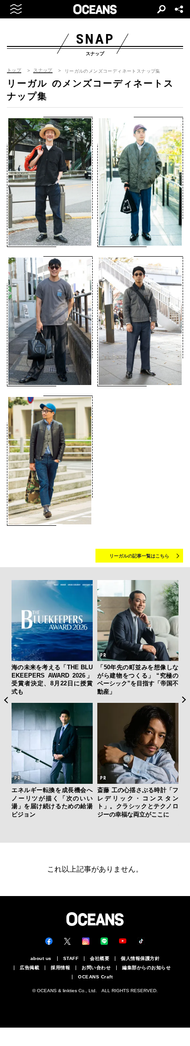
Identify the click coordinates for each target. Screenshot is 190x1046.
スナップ (43, 70)
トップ (14, 70)
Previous (6, 700)
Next (184, 700)
